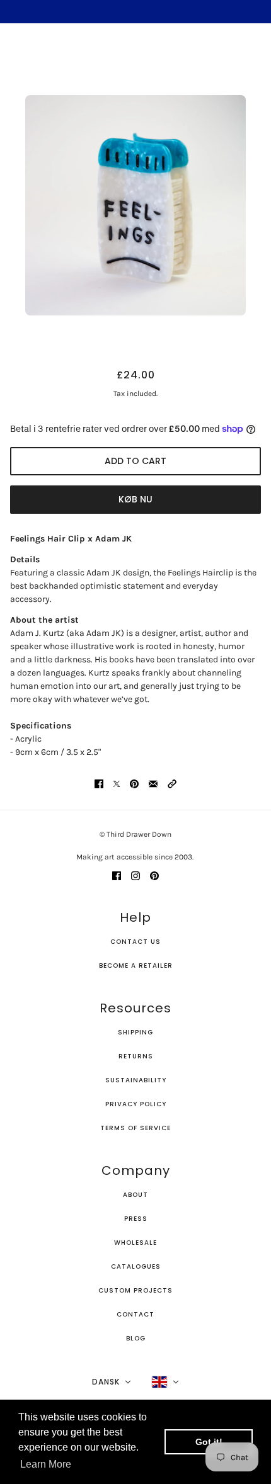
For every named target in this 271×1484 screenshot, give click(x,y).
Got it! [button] (208, 1442)
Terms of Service (135, 1128)
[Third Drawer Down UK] (135, 53)
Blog (136, 1338)
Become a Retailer (136, 965)
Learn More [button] (45, 1464)
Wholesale (135, 1242)
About (135, 1194)
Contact (135, 1314)
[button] (172, 783)
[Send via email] (153, 783)
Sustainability (135, 1080)
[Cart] (254, 54)
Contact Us (135, 941)
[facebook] (116, 874)
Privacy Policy (135, 1104)
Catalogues (136, 1266)
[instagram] (135, 874)
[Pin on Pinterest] (134, 783)
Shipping (135, 1032)
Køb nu (135, 499)
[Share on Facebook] (98, 783)
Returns (135, 1056)
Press (135, 1218)
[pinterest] (154, 874)
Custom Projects (135, 1290)
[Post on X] (116, 783)
